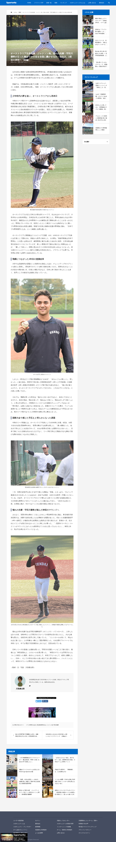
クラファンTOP (38, 2)
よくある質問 (39, 833)
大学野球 (30, 725)
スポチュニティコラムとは (77, 2)
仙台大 (34, 725)
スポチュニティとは (19, 823)
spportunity (19, 814)
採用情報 (37, 826)
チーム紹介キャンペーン (20, 829)
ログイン (37, 820)
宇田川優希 (56, 725)
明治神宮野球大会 (41, 725)
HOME (29, 2)
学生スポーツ (24, 62)
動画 (56, 2)
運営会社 (101, 2)
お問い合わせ (92, 2)
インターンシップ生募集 (64, 826)
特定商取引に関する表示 (20, 833)
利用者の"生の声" (83, 823)
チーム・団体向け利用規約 (64, 829)
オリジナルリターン (84, 833)
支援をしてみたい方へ (63, 820)
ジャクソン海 (49, 725)
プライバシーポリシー (85, 829)
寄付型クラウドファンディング (87, 826)
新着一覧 (48, 2)
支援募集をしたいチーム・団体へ (88, 820)
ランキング (63, 2)
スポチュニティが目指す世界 (65, 823)
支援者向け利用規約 (41, 829)
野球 (19, 62)
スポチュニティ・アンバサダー (22, 826)
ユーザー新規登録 (18, 820)
